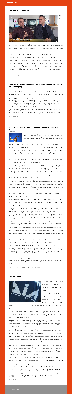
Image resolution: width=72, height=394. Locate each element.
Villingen (55, 117)
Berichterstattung (16, 75)
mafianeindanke (20, 252)
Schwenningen (47, 117)
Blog (13, 116)
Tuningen (52, 117)
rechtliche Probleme (32, 75)
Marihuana (35, 117)
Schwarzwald (42, 117)
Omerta (29, 267)
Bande (18, 117)
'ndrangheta (15, 117)
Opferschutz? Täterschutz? (19, 11)
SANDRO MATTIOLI (11, 3)
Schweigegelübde (36, 267)
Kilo (26, 117)
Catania (14, 380)
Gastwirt (24, 117)
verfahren (41, 267)
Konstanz (29, 117)
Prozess (27, 75)
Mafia (25, 75)
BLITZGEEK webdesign (19, 389)
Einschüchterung (18, 267)
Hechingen (20, 380)
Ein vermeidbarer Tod (17, 277)
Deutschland (21, 75)
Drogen (21, 117)
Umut (33, 380)
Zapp (37, 75)
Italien (15, 116)
